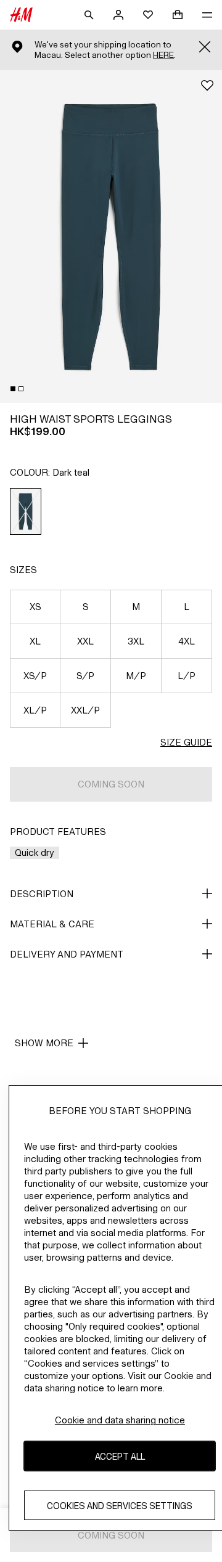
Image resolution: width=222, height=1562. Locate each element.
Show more (44, 1043)
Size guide (186, 742)
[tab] (13, 389)
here (163, 55)
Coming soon (111, 784)
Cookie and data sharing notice (120, 1420)
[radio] (25, 511)
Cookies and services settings (119, 1505)
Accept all (120, 1456)
